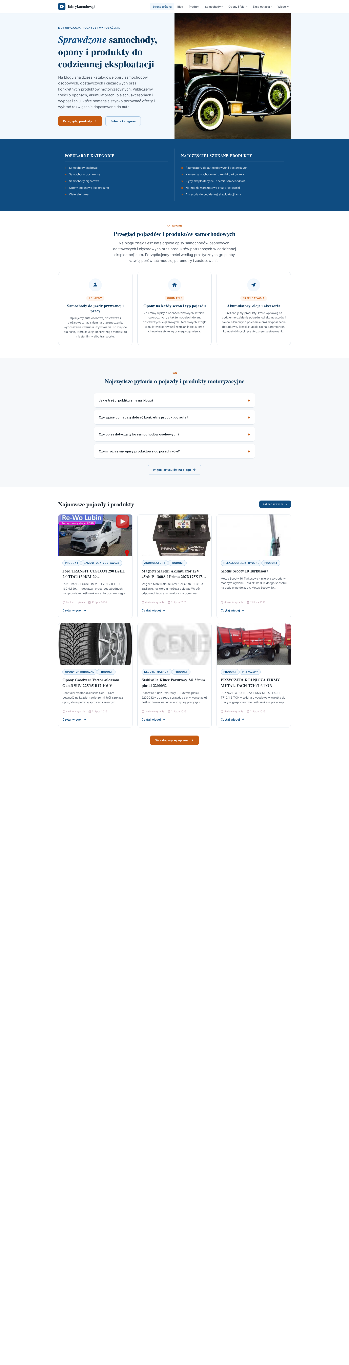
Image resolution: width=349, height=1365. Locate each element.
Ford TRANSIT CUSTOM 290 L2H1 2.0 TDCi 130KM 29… (93, 574)
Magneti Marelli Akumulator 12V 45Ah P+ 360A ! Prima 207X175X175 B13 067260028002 (173, 576)
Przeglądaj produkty (77, 121)
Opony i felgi (236, 6)
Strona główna (162, 6)
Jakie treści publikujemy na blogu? (126, 400)
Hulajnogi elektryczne (241, 562)
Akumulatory (154, 562)
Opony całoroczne (79, 671)
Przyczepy (250, 671)
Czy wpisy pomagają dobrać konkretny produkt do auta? (143, 417)
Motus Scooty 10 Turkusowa (244, 571)
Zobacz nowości (273, 504)
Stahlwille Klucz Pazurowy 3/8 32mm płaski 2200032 (173, 682)
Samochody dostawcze (101, 562)
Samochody (213, 6)
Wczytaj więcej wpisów (171, 740)
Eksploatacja (261, 6)
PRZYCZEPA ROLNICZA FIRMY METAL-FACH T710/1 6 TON (250, 682)
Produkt (194, 6)
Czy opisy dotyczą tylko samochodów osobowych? (139, 434)
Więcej (282, 6)
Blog (180, 6)
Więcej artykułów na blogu (172, 469)
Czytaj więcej (72, 610)
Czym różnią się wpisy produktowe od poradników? (139, 451)
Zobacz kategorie (123, 121)
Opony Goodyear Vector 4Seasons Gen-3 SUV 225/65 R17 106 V (91, 682)
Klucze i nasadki (156, 671)
